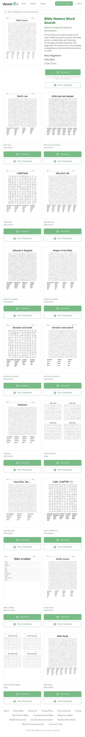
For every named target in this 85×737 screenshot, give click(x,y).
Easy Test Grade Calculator (42, 719)
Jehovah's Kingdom (11, 299)
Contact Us (32, 711)
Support (33, 4)
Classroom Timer (56, 724)
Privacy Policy (47, 711)
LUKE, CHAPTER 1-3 (51, 531)
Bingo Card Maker (65, 715)
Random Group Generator (33, 724)
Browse (43, 4)
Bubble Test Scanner (18, 719)
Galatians (7, 453)
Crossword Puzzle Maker (43, 715)
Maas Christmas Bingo (12, 685)
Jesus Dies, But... (10, 531)
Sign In (79, 4)
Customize (64, 72)
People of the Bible (51, 299)
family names (49, 608)
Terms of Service (64, 711)
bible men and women (52, 145)
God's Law (7, 145)
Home (23, 4)
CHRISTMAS (8, 222)
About (6, 711)
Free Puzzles (18, 711)
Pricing (78, 711)
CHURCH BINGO (50, 453)
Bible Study (48, 685)
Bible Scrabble (9, 608)
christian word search (52, 376)
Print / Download (64, 85)
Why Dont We (49, 222)
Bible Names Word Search (59, 20)
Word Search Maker (20, 715)
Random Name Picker (66, 719)
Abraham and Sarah (11, 376)
